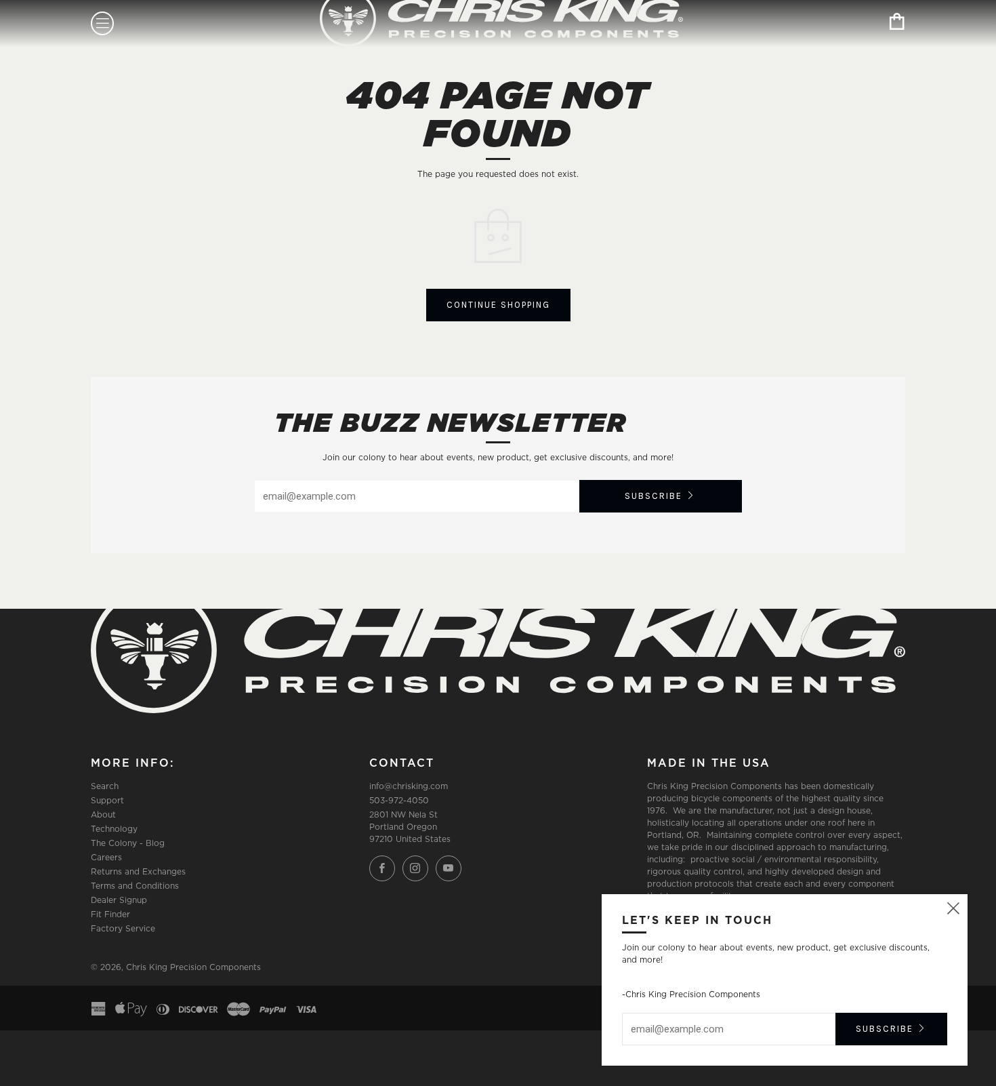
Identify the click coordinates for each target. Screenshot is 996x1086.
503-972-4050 (399, 800)
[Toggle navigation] (102, 23)
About (103, 814)
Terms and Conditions (135, 885)
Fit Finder (110, 914)
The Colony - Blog (128, 843)
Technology (114, 828)
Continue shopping (498, 305)
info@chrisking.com (408, 786)
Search (105, 786)
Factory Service (123, 928)
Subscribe (653, 496)
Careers (106, 857)
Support (107, 800)
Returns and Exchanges (138, 871)
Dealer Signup (119, 900)
